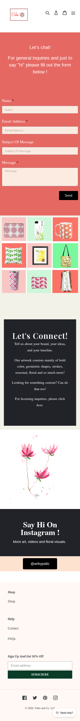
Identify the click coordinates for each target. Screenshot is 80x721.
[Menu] (73, 12)
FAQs (12, 638)
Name (6, 100)
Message (9, 162)
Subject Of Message (18, 141)
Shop (11, 601)
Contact (13, 628)
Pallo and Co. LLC (45, 708)
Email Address (13, 121)
